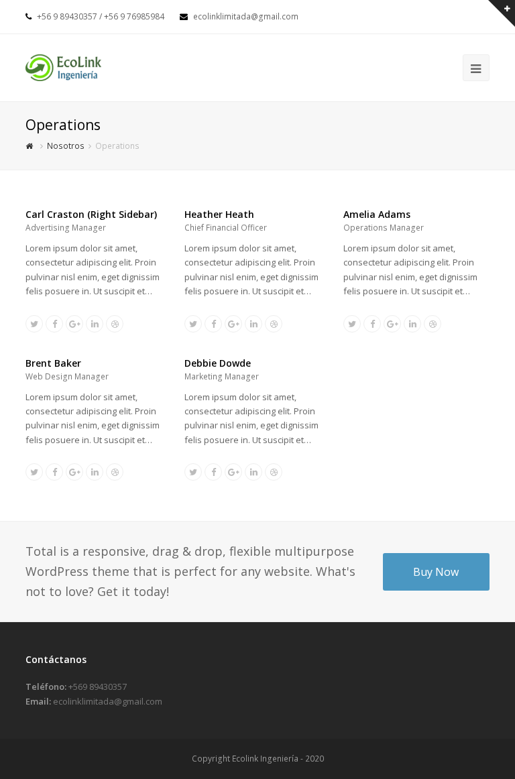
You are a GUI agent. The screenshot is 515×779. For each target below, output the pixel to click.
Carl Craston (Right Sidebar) (91, 214)
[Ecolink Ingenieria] (63, 66)
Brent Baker (53, 363)
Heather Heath (219, 214)
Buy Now (436, 571)
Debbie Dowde (217, 363)
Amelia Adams (376, 214)
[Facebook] (54, 324)
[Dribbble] (114, 324)
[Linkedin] (94, 324)
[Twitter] (34, 324)
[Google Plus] (74, 324)
